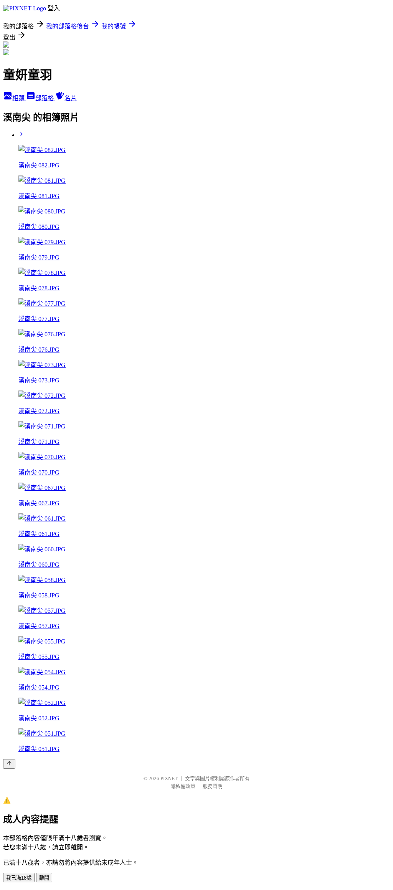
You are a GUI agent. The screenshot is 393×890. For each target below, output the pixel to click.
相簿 (19, 98)
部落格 (45, 98)
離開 (44, 878)
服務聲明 (213, 786)
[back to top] (9, 764)
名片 (70, 98)
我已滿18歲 (18, 878)
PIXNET (169, 778)
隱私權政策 (182, 786)
